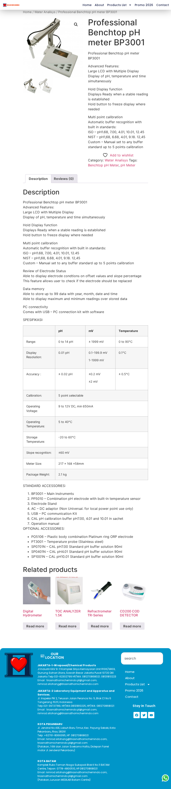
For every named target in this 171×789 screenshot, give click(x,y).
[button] (76, 24)
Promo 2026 (144, 5)
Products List (117, 5)
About (99, 5)
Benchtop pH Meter (103, 165)
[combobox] (142, 658)
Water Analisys (44, 12)
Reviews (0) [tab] (64, 179)
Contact (162, 5)
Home (87, 5)
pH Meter (128, 165)
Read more (35, 626)
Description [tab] (38, 179)
